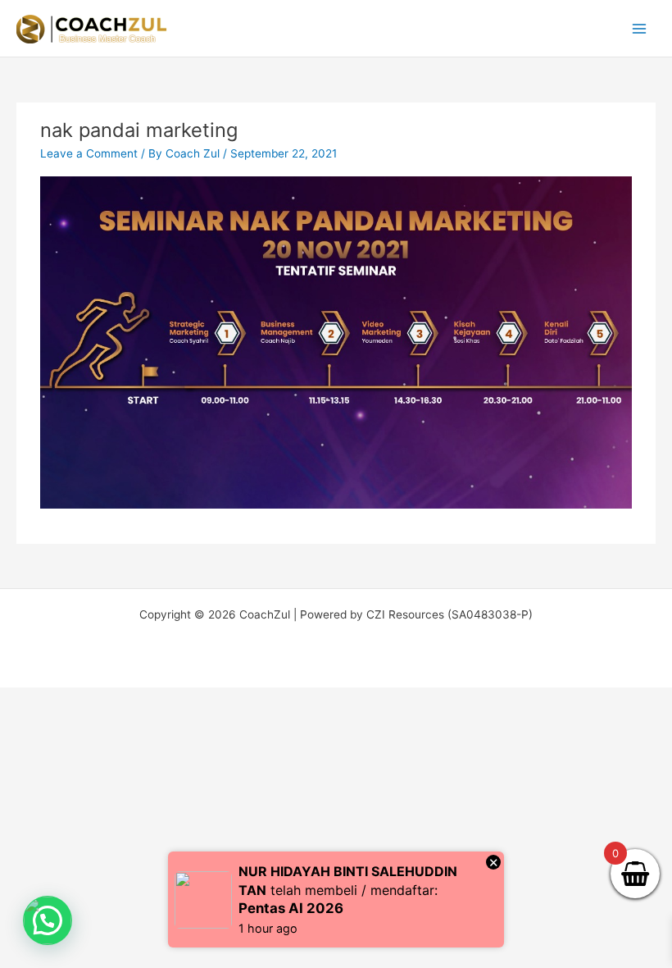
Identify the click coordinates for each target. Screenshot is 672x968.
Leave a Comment (89, 153)
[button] (47, 920)
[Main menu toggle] (640, 28)
